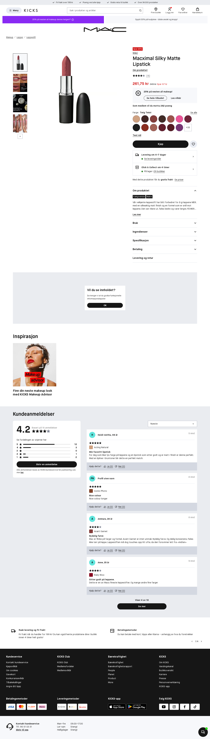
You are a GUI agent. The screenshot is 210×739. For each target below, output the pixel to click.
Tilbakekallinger (13, 682)
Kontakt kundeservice (17, 662)
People (111, 670)
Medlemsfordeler (65, 666)
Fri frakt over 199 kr (64, 2)
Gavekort (11, 674)
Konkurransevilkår (15, 678)
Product (112, 678)
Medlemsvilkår (64, 670)
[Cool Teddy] (153, 127)
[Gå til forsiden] (31, 10)
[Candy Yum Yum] (179, 119)
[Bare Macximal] (162, 119)
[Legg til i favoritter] (193, 144)
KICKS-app (164, 686)
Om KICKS (164, 662)
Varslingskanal (166, 666)
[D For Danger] (162, 127)
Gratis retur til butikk (119, 2)
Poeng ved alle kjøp (92, 2)
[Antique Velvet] (145, 119)
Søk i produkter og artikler (83, 10)
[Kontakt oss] (203, 732)
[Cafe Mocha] (170, 119)
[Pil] (201, 641)
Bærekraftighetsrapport (120, 666)
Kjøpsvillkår (11, 666)
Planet (111, 674)
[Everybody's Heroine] (179, 127)
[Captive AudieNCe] (188, 119)
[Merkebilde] (105, 29)
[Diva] (170, 127)
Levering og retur (143, 258)
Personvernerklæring (169, 682)
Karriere (163, 674)
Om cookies (12, 670)
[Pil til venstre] (192, 641)
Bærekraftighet (115, 662)
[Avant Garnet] (153, 119)
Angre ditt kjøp (13, 686)
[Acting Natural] (136, 119)
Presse (162, 678)
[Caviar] (136, 127)
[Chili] (145, 127)
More (110, 682)
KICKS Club (62, 662)
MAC (135, 53)
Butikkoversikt (166, 670)
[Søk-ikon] (140, 10)
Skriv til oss (22, 729)
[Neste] (20, 136)
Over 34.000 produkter (148, 2)
